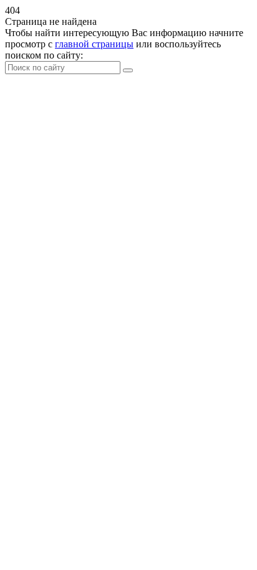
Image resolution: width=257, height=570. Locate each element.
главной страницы (94, 44)
